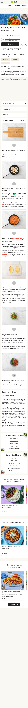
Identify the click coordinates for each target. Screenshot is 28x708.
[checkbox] (1, 35)
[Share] (25, 44)
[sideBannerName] (14, 91)
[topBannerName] (14, 11)
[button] (14, 109)
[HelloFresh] (14, 2)
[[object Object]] (21, 44)
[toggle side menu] (2, 2)
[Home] (2, 6)
